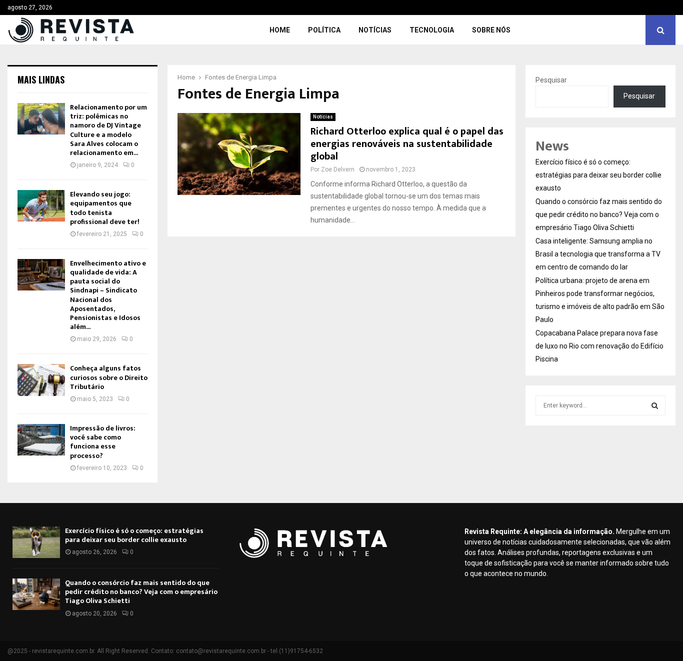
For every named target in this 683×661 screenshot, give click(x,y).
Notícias (375, 30)
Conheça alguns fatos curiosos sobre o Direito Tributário (109, 377)
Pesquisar (551, 80)
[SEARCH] (655, 406)
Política (324, 30)
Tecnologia (432, 30)
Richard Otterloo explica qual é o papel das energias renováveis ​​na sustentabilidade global (407, 144)
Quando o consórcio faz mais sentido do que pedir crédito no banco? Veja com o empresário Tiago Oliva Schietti (599, 215)
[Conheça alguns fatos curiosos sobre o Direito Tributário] (41, 380)
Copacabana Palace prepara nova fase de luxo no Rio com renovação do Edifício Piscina (600, 346)
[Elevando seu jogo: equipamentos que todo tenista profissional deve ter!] (41, 206)
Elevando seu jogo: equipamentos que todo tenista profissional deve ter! (105, 208)
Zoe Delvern (337, 169)
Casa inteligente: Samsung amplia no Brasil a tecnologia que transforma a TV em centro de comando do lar (598, 254)
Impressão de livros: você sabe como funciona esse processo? (103, 442)
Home (280, 30)
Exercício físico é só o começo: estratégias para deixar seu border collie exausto (599, 175)
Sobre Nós (491, 30)
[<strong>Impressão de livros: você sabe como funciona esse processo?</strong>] (41, 440)
